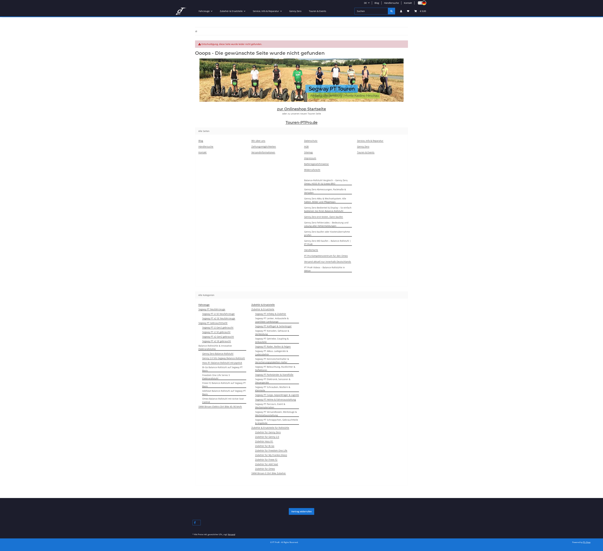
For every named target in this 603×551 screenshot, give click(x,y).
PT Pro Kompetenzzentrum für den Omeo (326, 255)
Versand (231, 534)
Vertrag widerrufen (301, 511)
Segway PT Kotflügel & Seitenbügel (273, 326)
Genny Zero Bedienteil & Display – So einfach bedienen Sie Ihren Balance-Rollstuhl (327, 209)
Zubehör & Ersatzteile (262, 309)
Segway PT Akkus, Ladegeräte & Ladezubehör (271, 353)
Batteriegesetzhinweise (316, 163)
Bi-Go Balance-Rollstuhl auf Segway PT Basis (222, 369)
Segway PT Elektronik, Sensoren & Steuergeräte (272, 381)
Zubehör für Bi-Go (264, 445)
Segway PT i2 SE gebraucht (216, 332)
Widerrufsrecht (312, 169)
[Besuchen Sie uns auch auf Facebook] (197, 522)
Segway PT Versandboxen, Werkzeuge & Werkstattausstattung (276, 413)
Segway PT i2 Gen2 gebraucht (217, 327)
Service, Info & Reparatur (370, 140)
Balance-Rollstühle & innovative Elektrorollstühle (215, 347)
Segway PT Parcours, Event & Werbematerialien (270, 406)
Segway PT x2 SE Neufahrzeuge (218, 318)
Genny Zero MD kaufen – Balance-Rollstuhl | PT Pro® (327, 242)
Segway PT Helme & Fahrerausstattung (275, 399)
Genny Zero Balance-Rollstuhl (217, 353)
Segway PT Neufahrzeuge (211, 309)
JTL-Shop (586, 542)
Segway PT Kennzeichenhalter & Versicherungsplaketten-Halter (272, 360)
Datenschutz (310, 140)
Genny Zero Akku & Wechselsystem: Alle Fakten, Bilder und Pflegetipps (325, 200)
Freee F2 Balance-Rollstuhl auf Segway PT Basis (224, 384)
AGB (306, 146)
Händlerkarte (311, 249)
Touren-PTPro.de (302, 122)
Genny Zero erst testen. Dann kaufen (323, 216)
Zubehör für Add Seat (266, 464)
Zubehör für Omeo (265, 468)
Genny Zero (295, 11)
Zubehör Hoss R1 (264, 441)
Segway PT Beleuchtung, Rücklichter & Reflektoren (275, 368)
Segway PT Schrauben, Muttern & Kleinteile (272, 389)
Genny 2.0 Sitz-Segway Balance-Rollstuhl (223, 358)
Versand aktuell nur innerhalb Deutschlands (327, 261)
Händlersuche (391, 2)
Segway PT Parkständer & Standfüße (274, 374)
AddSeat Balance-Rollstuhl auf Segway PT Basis (224, 392)
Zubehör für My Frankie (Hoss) (271, 455)
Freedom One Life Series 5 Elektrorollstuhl (216, 377)
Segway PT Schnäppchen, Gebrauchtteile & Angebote (276, 421)
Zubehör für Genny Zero (268, 432)
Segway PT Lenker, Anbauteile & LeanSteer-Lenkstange (272, 320)
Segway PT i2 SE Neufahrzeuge (218, 313)
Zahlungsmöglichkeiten (263, 146)
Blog (377, 2)
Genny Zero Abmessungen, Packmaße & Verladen (325, 191)
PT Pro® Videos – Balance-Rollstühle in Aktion (324, 269)
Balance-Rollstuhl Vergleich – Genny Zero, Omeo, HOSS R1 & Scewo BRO (326, 182)
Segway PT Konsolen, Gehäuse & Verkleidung (272, 332)
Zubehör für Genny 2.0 (267, 436)
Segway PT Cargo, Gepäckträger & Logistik (277, 394)
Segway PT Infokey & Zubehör (270, 313)
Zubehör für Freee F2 (266, 459)
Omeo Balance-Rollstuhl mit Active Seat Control (223, 400)
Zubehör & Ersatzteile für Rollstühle (270, 427)
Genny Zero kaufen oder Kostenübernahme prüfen (327, 233)
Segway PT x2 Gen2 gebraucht (218, 336)
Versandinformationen (263, 152)
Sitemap (308, 152)
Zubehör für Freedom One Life (271, 450)
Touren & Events (317, 11)
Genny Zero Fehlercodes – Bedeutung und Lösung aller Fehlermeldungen (326, 224)
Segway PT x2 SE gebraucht (216, 341)
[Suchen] (391, 11)
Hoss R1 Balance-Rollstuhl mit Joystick (222, 362)
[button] (420, 3)
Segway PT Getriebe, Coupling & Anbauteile (272, 340)
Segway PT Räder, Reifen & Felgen (273, 346)
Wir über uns (258, 140)
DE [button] (365, 2)
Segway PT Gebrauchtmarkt (212, 322)
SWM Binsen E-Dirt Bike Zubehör (268, 473)
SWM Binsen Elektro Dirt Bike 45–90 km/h (220, 406)
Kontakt (408, 2)
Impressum (310, 158)
